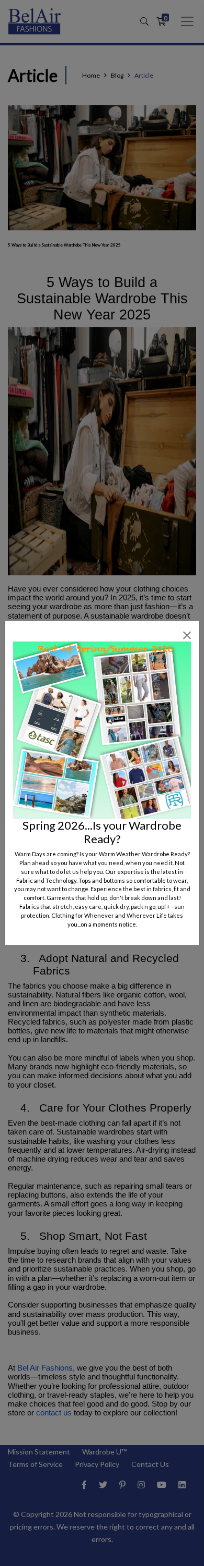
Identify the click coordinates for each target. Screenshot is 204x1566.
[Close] (187, 635)
